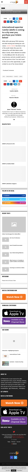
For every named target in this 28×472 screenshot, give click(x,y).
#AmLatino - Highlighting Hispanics (10, 350)
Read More (19, 470)
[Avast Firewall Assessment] (5, 247)
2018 (4, 76)
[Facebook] (11, 457)
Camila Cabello (10, 46)
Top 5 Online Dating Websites (16, 253)
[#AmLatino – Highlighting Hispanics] (14, 341)
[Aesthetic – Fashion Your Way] (5, 363)
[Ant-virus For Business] (5, 239)
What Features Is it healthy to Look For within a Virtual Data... (17, 260)
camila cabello (9, 76)
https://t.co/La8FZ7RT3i (18, 436)
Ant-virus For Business (15, 238)
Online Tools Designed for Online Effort (11, 234)
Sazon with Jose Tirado (15, 354)
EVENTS (3, 8)
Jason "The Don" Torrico (7, 12)
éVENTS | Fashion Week (8, 164)
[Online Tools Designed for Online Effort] (14, 224)
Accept (13, 470)
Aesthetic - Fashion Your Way (16, 362)
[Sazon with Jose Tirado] (5, 356)
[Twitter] (15, 457)
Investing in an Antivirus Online (17, 268)
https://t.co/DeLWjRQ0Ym (18, 437)
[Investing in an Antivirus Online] (5, 269)
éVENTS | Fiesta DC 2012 (8, 144)
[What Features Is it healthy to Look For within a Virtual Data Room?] (5, 262)
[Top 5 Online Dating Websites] (5, 254)
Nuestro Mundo (14, 98)
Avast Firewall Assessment (16, 245)
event (21, 76)
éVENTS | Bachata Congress (9, 184)
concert (16, 76)
